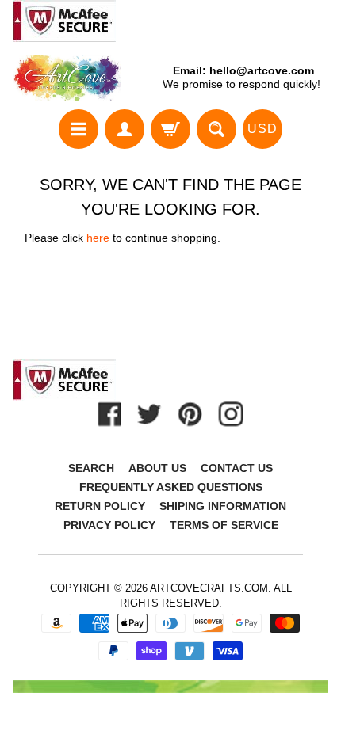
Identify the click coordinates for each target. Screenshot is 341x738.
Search (91, 468)
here (97, 238)
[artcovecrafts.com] (67, 78)
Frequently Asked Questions (170, 487)
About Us (157, 468)
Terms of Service (224, 525)
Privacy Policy (109, 525)
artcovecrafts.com (209, 588)
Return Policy (100, 506)
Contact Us (237, 468)
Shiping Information (222, 506)
